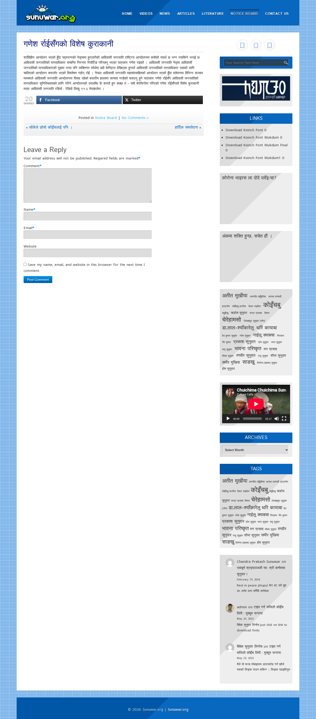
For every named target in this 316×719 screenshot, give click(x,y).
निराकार (280, 335)
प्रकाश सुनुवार (244, 341)
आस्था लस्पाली (274, 296)
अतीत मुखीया (234, 295)
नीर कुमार (226, 342)
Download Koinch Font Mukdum (252, 137)
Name (28, 209)
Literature (213, 13)
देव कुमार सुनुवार (229, 335)
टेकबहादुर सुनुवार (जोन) (254, 320)
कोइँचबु (271, 304)
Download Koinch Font (244, 129)
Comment (32, 165)
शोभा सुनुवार (278, 355)
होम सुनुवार (228, 368)
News (165, 13)
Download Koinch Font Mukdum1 (253, 157)
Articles (186, 13)
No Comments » (135, 117)
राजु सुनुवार (263, 355)
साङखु (248, 361)
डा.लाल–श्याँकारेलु (238, 327)
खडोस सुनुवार (239, 313)
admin (242, 606)
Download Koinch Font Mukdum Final (257, 145)
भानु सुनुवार (227, 349)
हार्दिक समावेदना (186, 127)
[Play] (228, 418)
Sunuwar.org (178, 709)
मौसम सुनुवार (228, 355)
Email (28, 227)
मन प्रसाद (270, 349)
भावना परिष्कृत (248, 348)
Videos (146, 13)
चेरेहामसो (231, 319)
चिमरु (267, 313)
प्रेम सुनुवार (263, 342)
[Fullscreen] (284, 418)
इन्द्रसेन (226, 306)
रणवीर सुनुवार (245, 355)
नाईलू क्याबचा (264, 335)
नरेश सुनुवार (245, 335)
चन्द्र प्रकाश (256, 313)
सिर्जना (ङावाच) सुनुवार (267, 362)
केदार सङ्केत (254, 306)
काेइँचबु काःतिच (239, 306)
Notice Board (244, 13)
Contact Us (277, 13)
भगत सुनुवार (276, 342)
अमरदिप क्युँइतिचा (258, 296)
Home (127, 13)
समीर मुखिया (231, 362)
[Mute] (276, 418)
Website (30, 246)
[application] (256, 404)
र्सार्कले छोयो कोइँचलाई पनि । (50, 127)
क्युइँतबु (225, 313)
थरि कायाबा (266, 327)
